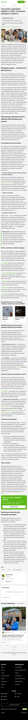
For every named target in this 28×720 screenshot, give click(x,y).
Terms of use (24, 712)
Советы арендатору (17, 569)
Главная (14, 646)
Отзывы (17, 673)
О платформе (18, 667)
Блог (14, 649)
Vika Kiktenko (9, 574)
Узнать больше (14, 506)
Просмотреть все (21, 603)
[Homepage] (4, 2)
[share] (3, 581)
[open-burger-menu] (26, 2)
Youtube (5, 696)
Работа (3, 5)
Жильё (2, 670)
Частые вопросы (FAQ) (20, 670)
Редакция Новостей (20, 678)
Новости (3, 684)
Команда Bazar (18, 681)
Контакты (17, 684)
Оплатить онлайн (15, 704)
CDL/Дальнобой (5, 675)
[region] (14, 314)
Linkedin (5, 699)
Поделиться (8, 581)
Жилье (3, 569)
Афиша (3, 678)
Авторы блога (18, 675)
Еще (24, 5)
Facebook (18, 693)
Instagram (5, 693)
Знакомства (4, 681)
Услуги (14, 5)
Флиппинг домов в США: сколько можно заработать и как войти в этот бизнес (13, 635)
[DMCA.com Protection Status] (24, 709)
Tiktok (17, 696)
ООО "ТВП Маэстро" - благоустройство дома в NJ (7, 318)
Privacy (3, 712)
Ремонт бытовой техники (19, 318)
